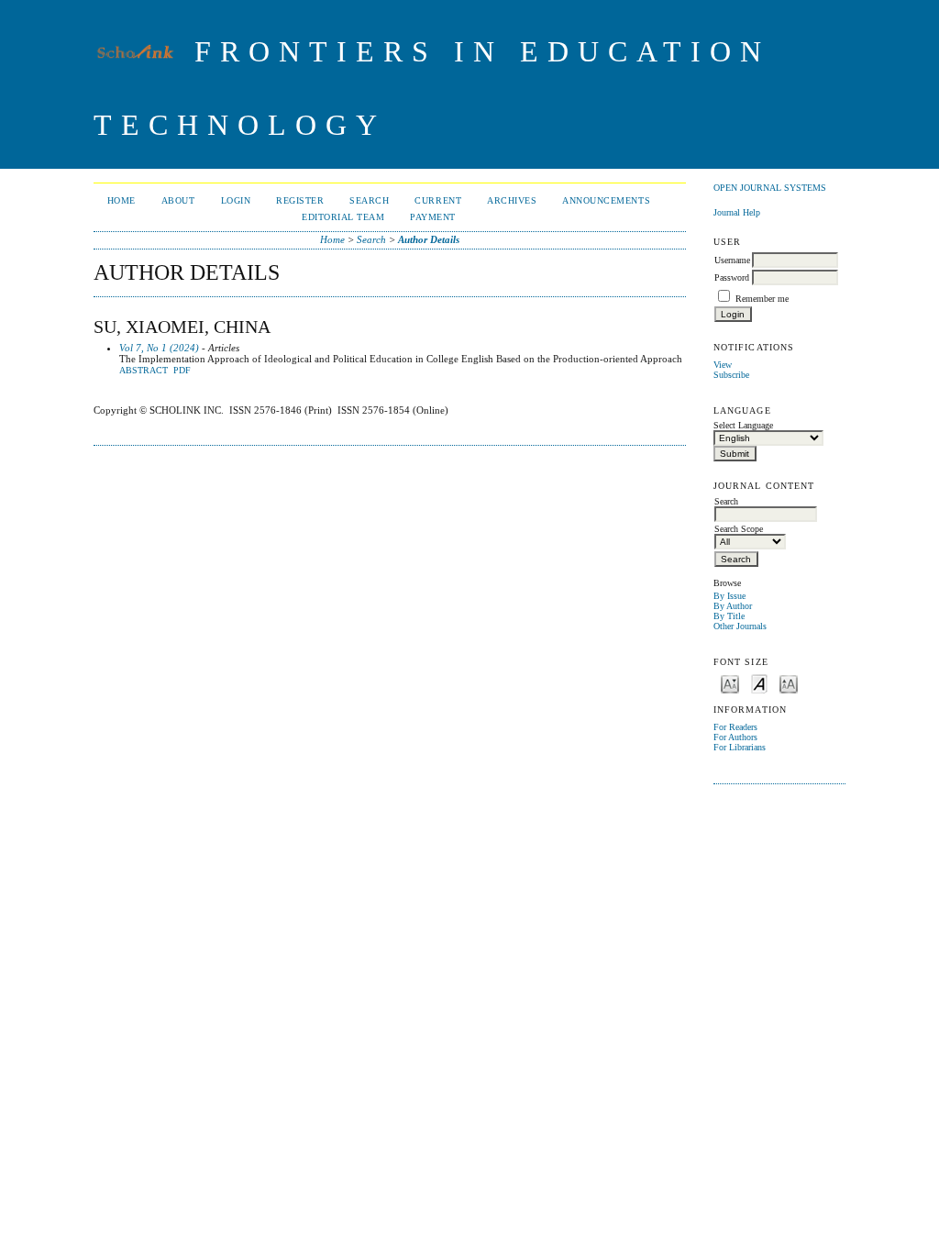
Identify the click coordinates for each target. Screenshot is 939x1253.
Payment (433, 217)
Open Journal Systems (769, 188)
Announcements (606, 200)
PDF (182, 370)
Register (300, 200)
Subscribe (731, 375)
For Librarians (739, 747)
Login (236, 200)
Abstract (143, 370)
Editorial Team (343, 217)
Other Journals (740, 626)
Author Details (428, 239)
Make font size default (759, 682)
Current (437, 200)
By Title (729, 616)
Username (732, 260)
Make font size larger (788, 682)
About (178, 200)
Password (731, 277)
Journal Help (736, 212)
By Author (732, 606)
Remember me (762, 299)
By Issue (729, 596)
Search (369, 200)
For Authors (735, 737)
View (722, 365)
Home (121, 200)
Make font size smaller (730, 682)
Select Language (743, 425)
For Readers (735, 727)
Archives (511, 200)
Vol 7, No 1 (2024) (159, 347)
